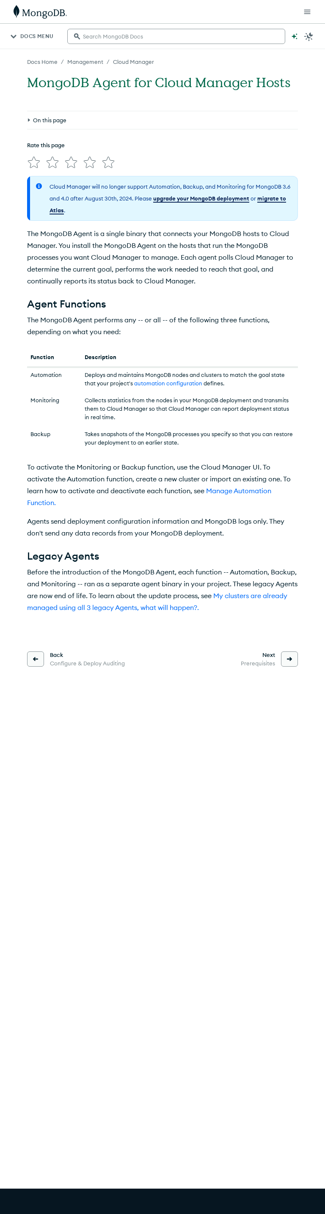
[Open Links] (307, 12)
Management (85, 61)
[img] (34, 162)
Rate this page (46, 145)
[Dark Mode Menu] (309, 36)
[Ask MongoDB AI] (294, 36)
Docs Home (42, 61)
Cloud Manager (133, 61)
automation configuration (168, 383)
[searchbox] (176, 36)
